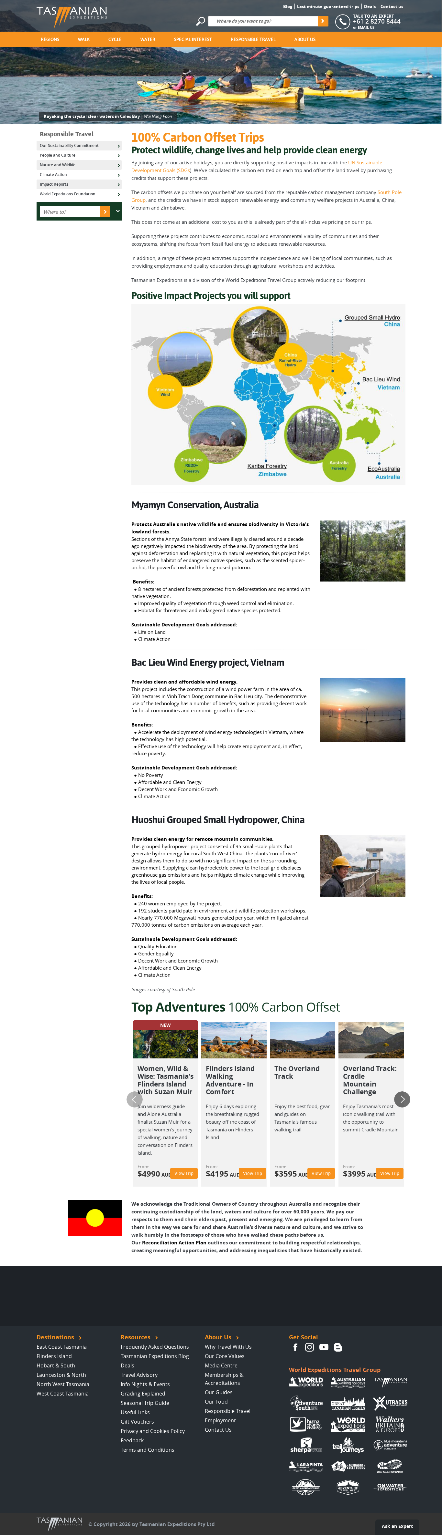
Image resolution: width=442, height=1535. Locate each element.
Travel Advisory (139, 1374)
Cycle (115, 39)
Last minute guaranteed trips (328, 6)
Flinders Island (54, 1356)
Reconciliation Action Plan (174, 1242)
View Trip (183, 1173)
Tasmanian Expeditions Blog (155, 1356)
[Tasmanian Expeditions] (72, 15)
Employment (220, 1420)
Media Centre (221, 1365)
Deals (370, 6)
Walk (84, 39)
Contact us (392, 6)
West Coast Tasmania (63, 1393)
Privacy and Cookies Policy (153, 1431)
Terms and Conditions (147, 1449)
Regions (50, 39)
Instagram (309, 1347)
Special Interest (193, 39)
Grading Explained (143, 1393)
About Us (304, 39)
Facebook (295, 1347)
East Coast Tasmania (62, 1346)
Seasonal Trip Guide (145, 1402)
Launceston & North (61, 1374)
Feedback (132, 1440)
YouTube (323, 1347)
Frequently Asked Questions (155, 1346)
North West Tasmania (63, 1384)
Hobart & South (56, 1365)
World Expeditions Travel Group (335, 1370)
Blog (287, 6)
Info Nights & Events (145, 1384)
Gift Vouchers (137, 1421)
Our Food (216, 1401)
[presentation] (135, 1099)
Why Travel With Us (228, 1346)
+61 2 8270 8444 (377, 21)
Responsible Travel (253, 39)
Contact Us (218, 1429)
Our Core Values (225, 1356)
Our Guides (219, 1392)
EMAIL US (366, 27)
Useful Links (135, 1412)
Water (147, 39)
